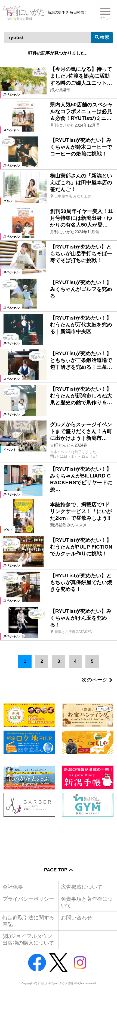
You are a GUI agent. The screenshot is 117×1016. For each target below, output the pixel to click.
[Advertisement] (58, 837)
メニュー (105, 18)
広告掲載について (81, 887)
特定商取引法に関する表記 (28, 921)
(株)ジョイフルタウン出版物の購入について (28, 939)
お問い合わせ (76, 918)
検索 (104, 37)
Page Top (55, 869)
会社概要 (12, 887)
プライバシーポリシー (28, 899)
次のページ (94, 680)
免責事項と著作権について (87, 902)
